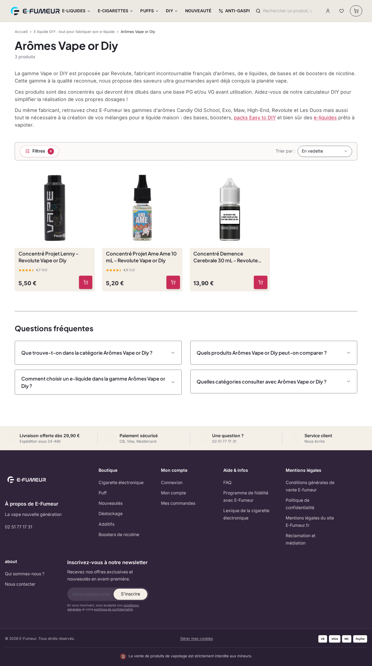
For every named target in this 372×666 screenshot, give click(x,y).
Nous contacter (20, 584)
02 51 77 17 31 (18, 527)
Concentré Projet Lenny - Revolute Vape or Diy (48, 256)
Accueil (21, 31)
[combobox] (287, 11)
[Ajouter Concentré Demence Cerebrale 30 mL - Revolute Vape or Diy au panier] (260, 282)
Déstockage (111, 513)
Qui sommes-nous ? (24, 573)
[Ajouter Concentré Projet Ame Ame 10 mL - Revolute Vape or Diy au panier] (173, 282)
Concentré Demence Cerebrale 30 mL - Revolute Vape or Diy (225, 257)
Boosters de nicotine (119, 534)
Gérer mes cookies (196, 638)
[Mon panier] (356, 10)
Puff (103, 492)
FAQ (227, 482)
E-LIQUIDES (74, 10)
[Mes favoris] (341, 11)
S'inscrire (130, 594)
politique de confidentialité (113, 609)
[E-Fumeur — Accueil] (36, 11)
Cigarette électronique (121, 482)
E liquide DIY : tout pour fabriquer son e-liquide (74, 31)
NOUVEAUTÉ (198, 10)
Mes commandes (178, 503)
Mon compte (173, 492)
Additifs (106, 524)
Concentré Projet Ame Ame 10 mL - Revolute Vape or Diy (141, 256)
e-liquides (325, 117)
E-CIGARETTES (113, 10)
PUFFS (147, 10)
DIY (169, 10)
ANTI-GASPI (237, 10)
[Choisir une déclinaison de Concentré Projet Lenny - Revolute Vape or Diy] (86, 282)
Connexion (171, 482)
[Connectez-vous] (328, 11)
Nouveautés (111, 503)
